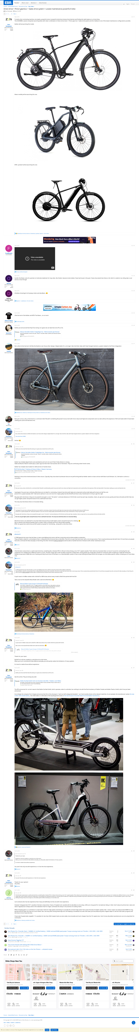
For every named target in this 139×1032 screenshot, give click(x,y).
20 (25, 937)
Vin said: (17, 486)
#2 (134, 245)
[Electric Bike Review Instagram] (10, 1025)
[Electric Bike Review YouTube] (5, 1025)
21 (27, 937)
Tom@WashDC (129, 946)
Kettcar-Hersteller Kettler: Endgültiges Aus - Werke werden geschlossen (39, 332)
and (22, 271)
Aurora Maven (129, 950)
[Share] (132, 17)
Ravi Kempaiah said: (19, 508)
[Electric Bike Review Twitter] (13, 1025)
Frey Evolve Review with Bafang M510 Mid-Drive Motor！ (25, 945)
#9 (134, 428)
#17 (134, 667)
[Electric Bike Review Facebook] (8, 1025)
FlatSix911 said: (18, 640)
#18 (134, 851)
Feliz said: (17, 875)
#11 (134, 483)
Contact (13, 1022)
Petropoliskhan (11, 941)
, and (24, 847)
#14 (134, 548)
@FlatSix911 (18, 534)
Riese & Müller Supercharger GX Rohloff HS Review (34, 584)
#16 (134, 637)
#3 (134, 275)
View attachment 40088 (20, 436)
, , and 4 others (33, 233)
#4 (134, 290)
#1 (134, 16)
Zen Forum (20, 937)
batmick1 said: (18, 446)
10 (30, 941)
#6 (134, 325)
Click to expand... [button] (74, 652)
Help (5, 1022)
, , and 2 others (25, 301)
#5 (134, 313)
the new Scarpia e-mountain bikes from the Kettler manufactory (81, 695)
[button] (19, 2)
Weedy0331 (10, 946)
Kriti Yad (9, 932)
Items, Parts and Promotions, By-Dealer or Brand (28, 932)
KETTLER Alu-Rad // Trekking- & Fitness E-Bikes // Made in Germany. (33, 469)
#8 (134, 416)
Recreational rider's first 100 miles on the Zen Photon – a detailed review (30, 949)
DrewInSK (130, 937)
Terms (8, 1022)
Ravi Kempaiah (8, 11)
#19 (134, 873)
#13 (134, 531)
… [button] (9, 13)
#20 (134, 890)
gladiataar (10, 950)
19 (23, 937)
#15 (134, 562)
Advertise (17, 1022)
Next (15, 13)
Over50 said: (18, 431)
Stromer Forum (23, 941)
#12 (134, 505)
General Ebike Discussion (24, 946)
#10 (134, 444)
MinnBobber (129, 941)
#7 (134, 343)
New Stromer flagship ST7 (16, 940)
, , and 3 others (33, 412)
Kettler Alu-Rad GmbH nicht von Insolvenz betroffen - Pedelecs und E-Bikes (40, 681)
